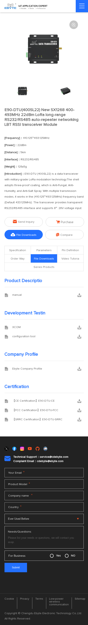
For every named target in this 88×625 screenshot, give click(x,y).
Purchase (64, 222)
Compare (64, 234)
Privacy (24, 598)
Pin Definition (70, 250)
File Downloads (23, 234)
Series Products (44, 267)
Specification (17, 250)
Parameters (44, 250)
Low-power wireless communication (59, 601)
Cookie (9, 598)
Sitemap (80, 598)
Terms (39, 598)
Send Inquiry (23, 221)
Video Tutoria (70, 258)
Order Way (18, 258)
